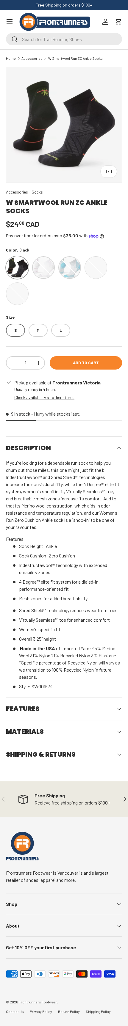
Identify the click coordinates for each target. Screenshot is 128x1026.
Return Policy (69, 1011)
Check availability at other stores (44, 397)
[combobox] (64, 39)
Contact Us (15, 1011)
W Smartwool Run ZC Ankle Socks (75, 58)
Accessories (32, 58)
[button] (118, 21)
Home (11, 58)
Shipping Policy (98, 1011)
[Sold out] (96, 267)
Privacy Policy (41, 1011)
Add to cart (86, 362)
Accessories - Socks (24, 191)
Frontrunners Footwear (38, 1002)
